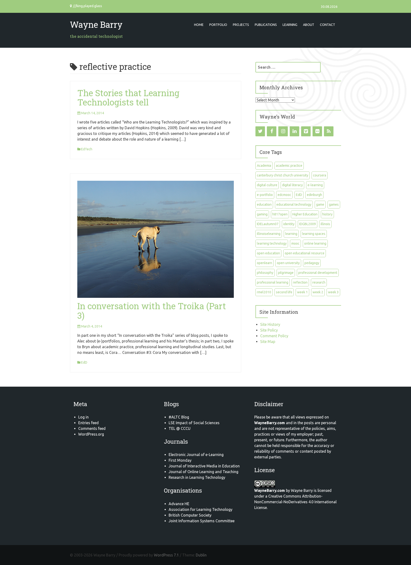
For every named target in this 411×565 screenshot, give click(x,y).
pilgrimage (286, 273)
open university (288, 263)
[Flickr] (317, 131)
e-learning (315, 185)
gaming (262, 214)
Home (199, 25)
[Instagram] (283, 131)
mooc (295, 243)
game (320, 204)
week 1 (302, 292)
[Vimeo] (306, 131)
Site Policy (269, 330)
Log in (83, 417)
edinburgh (314, 195)
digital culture (267, 185)
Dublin (201, 555)
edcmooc (284, 195)
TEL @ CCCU (180, 428)
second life (284, 292)
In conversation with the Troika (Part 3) (151, 310)
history (327, 214)
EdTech (86, 149)
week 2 (318, 292)
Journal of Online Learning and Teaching (203, 472)
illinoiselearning (268, 234)
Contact (327, 25)
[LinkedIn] (294, 131)
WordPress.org (91, 434)
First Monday (180, 460)
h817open (280, 214)
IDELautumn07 (268, 224)
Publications (266, 25)
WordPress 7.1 (166, 555)
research (318, 282)
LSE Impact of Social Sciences (194, 423)
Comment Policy (274, 336)
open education (268, 253)
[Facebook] (271, 131)
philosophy (265, 273)
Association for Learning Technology (200, 509)
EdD (84, 362)
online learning (315, 243)
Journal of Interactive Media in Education (204, 466)
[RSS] (328, 131)
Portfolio (218, 25)
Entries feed (88, 423)
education (264, 204)
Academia (264, 165)
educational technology (293, 204)
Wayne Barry (96, 24)
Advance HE (179, 504)
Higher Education (305, 214)
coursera (319, 175)
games (334, 204)
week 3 (333, 292)
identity (288, 224)
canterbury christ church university (282, 175)
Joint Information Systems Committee (202, 521)
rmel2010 (264, 292)
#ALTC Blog (179, 417)
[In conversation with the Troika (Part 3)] (155, 239)
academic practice (289, 165)
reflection (300, 282)
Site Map (267, 341)
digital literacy (292, 185)
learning (291, 234)
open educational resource (304, 253)
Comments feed (92, 428)
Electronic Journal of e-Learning (196, 454)
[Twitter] (260, 131)
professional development (317, 273)
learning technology (272, 243)
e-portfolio (265, 195)
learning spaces (313, 234)
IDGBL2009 (307, 224)
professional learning (272, 282)
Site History (270, 324)
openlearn (264, 263)
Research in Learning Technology (197, 477)
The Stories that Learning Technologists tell (128, 97)
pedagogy (311, 263)
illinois (325, 224)
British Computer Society (190, 515)
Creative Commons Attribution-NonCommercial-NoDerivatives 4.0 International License (295, 502)
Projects (241, 25)
